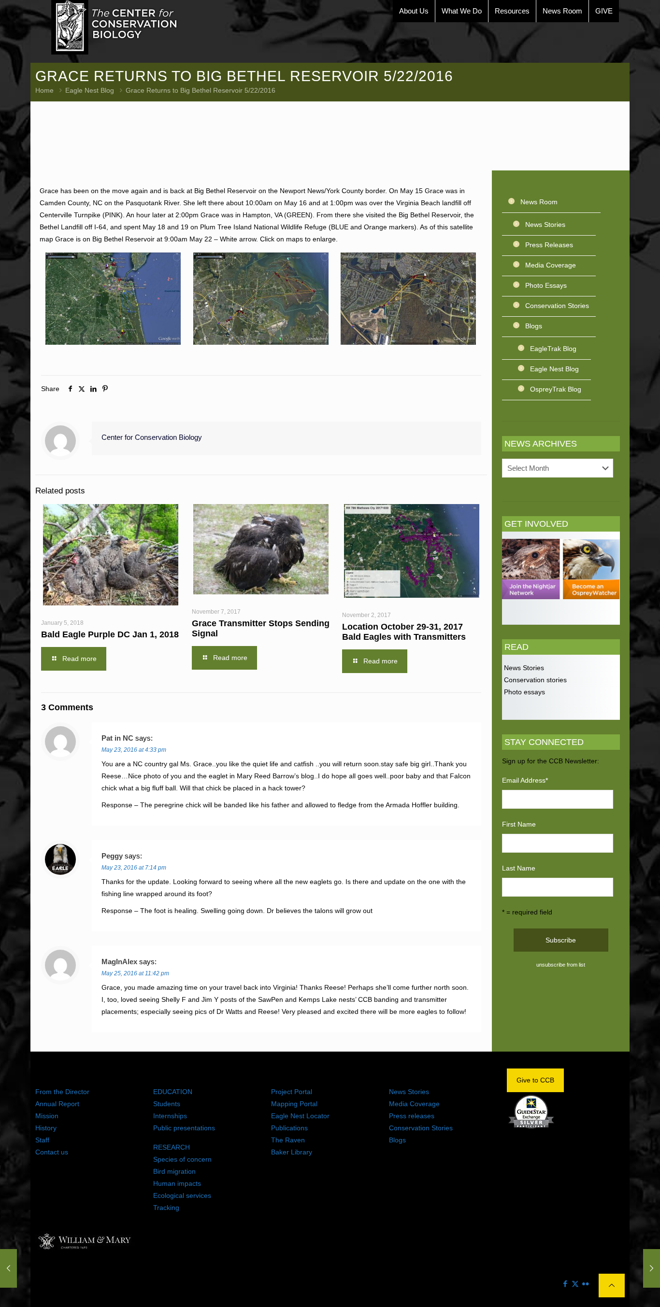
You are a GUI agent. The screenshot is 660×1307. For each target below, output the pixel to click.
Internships (170, 1116)
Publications (289, 1128)
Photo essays (523, 692)
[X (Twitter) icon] (575, 1283)
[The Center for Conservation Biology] (114, 27)
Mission (46, 1116)
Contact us (51, 1152)
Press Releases (549, 245)
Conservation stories (534, 680)
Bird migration (174, 1171)
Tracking (166, 1207)
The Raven (288, 1140)
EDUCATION (172, 1092)
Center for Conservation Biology (151, 437)
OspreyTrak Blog (555, 389)
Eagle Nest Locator (300, 1116)
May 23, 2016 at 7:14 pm (133, 867)
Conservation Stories (557, 305)
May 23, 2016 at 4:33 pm (133, 749)
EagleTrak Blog (553, 348)
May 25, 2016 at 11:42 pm (135, 973)
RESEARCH (171, 1147)
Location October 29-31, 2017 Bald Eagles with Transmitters (404, 632)
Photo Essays (546, 285)
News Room (539, 202)
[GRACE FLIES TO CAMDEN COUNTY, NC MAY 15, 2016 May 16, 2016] (8, 1268)
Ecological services (182, 1195)
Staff (42, 1140)
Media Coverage (550, 265)
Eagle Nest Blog (89, 90)
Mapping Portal (294, 1104)
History (46, 1128)
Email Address (525, 780)
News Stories (545, 224)
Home (44, 90)
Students (166, 1104)
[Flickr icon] (585, 1283)
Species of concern (182, 1159)
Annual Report (57, 1104)
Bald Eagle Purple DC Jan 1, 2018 (110, 634)
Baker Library (291, 1152)
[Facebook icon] (565, 1283)
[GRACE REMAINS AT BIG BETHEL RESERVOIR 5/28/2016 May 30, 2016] (651, 1268)
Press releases (411, 1116)
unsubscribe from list (560, 965)
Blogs (533, 326)
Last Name (518, 868)
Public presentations (184, 1128)
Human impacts (177, 1183)
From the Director (62, 1092)
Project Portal (291, 1092)
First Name (519, 824)
